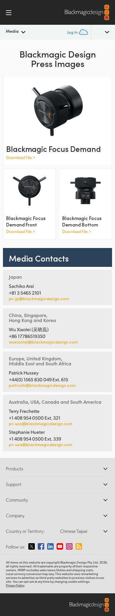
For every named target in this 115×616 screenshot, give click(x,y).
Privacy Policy (15, 585)
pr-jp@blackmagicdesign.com (39, 299)
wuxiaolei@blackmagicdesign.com (43, 342)
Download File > (20, 157)
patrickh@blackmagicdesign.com (42, 385)
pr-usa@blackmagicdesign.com (40, 423)
